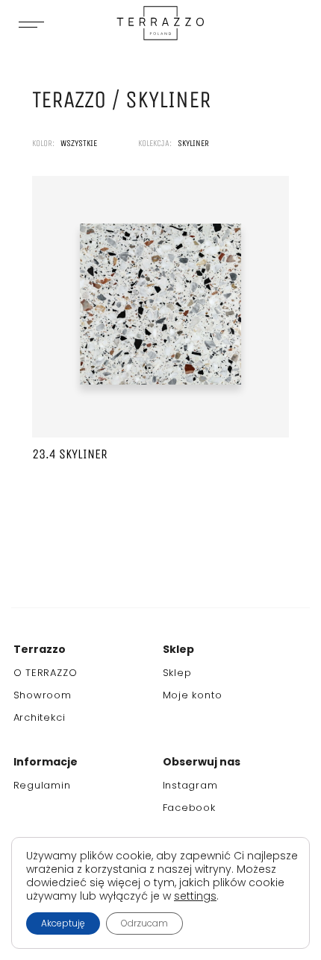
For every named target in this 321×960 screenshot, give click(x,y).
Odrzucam (144, 923)
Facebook (189, 807)
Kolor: (44, 143)
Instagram (190, 785)
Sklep (177, 673)
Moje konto (192, 695)
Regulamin (42, 785)
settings (195, 896)
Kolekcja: (156, 143)
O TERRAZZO (45, 673)
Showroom (42, 695)
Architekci (39, 717)
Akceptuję (63, 923)
